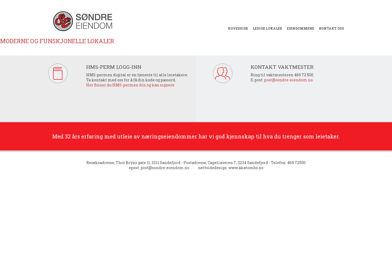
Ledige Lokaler (267, 28)
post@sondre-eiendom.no (288, 79)
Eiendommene (300, 28)
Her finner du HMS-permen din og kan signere (130, 84)
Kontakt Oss (331, 28)
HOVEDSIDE (238, 28)
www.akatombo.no (246, 167)
